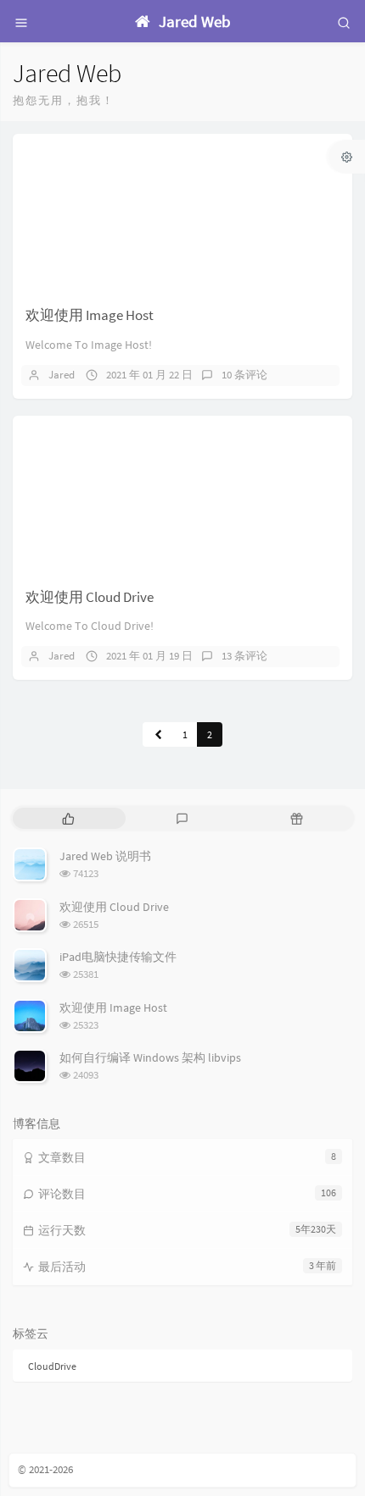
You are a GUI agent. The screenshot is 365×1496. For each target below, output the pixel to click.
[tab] (68, 818)
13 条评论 (244, 656)
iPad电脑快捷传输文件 (118, 956)
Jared (61, 374)
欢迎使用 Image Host (89, 315)
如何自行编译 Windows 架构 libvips (150, 1057)
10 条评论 (244, 374)
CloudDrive (52, 1366)
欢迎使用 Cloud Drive (89, 597)
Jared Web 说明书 (105, 856)
